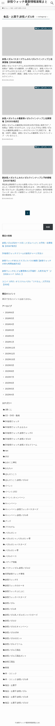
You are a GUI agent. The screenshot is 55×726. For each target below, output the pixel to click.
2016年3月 (9, 330)
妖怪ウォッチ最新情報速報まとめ (27, 3)
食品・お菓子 (11, 685)
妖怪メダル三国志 (12, 650)
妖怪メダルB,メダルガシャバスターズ (21, 615)
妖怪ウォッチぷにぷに (14, 591)
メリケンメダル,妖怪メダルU (17, 568)
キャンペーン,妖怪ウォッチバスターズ (21, 509)
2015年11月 (10, 354)
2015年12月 (10, 348)
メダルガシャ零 (12, 550)
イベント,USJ (11, 492)
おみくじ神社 (11, 462)
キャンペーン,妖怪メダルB (16, 515)
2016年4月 (9, 324)
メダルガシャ (11, 533)
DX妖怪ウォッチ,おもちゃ (16, 427)
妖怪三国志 (10, 662)
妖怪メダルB (10, 609)
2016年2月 (9, 336)
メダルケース (11, 556)
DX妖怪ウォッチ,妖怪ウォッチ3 (18, 433)
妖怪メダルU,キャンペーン (16, 626)
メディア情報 (11, 562)
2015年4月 (9, 395)
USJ (7, 456)
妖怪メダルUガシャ (13, 638)
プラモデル (10, 527)
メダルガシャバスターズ (15, 544)
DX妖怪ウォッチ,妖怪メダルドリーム (21, 445)
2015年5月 (9, 389)
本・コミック (11, 673)
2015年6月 (9, 383)
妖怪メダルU (10, 621)
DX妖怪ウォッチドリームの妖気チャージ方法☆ (22, 253)
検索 (48, 227)
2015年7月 (9, 377)
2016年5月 (9, 318)
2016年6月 (9, 312)
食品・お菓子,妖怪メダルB (16, 697)
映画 (7, 667)
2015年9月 (9, 365)
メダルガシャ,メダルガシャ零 (18, 538)
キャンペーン (11, 503)
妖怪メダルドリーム (13, 644)
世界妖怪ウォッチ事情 (14, 574)
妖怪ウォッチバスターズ (15, 597)
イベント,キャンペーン (15, 497)
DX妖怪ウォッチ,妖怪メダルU (18, 439)
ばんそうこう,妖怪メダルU (16, 480)
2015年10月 (10, 359)
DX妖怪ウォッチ (12, 421)
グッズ (8, 521)
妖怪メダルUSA (12, 632)
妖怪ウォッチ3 (11, 580)
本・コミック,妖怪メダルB (16, 679)
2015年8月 (9, 371)
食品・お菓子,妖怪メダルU (16, 703)
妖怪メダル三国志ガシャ (15, 656)
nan (6, 451)
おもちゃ (9, 468)
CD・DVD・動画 (12, 415)
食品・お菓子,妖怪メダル (16, 691)
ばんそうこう (11, 474)
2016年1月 (9, 342)
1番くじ (8, 409)
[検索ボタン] (52, 3)
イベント (9, 486)
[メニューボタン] (3, 3)
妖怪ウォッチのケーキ (14, 585)
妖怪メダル (10, 603)
